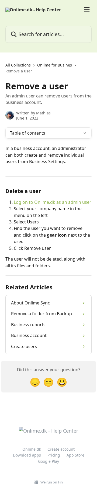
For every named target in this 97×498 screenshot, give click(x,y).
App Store (75, 455)
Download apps (27, 455)
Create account (61, 449)
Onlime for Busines (54, 65)
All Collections (18, 65)
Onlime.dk (31, 449)
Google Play (48, 461)
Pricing (53, 455)
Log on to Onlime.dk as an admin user (52, 202)
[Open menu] (87, 9)
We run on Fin (51, 482)
